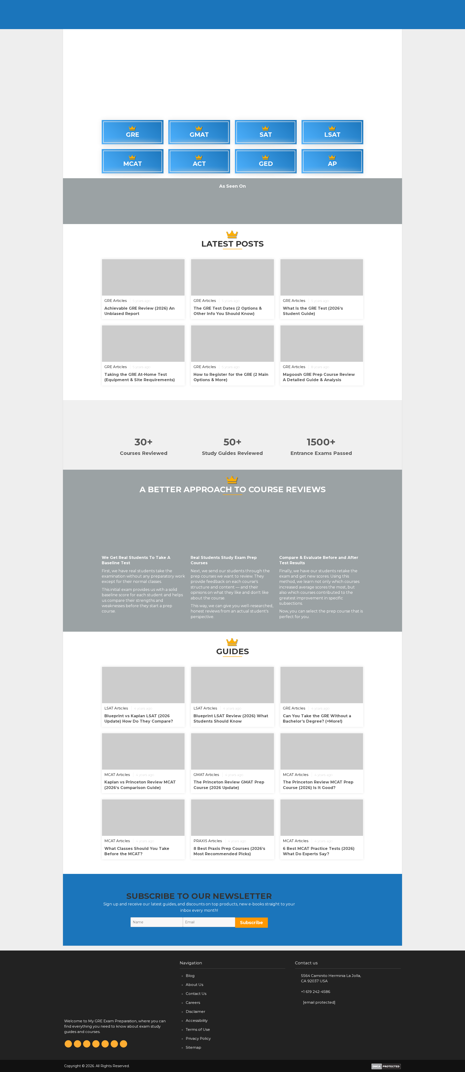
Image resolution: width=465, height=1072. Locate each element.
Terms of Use (198, 1029)
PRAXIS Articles (208, 840)
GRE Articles (115, 300)
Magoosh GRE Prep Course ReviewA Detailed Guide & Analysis (319, 377)
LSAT (363, 4)
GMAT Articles (206, 774)
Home (247, 4)
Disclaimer (195, 1011)
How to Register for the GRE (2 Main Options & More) (231, 377)
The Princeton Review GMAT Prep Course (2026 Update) (229, 785)
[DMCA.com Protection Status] (386, 1066)
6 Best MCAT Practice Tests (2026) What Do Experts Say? (319, 851)
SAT (344, 4)
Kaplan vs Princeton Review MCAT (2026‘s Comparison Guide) (140, 785)
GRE (264, 4)
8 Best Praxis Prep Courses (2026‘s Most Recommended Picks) (229, 851)
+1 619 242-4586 (315, 991)
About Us (194, 984)
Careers (193, 1002)
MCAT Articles (117, 774)
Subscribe (251, 922)
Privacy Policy (198, 1038)
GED (382, 4)
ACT (304, 4)
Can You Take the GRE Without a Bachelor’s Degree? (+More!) (317, 719)
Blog (190, 975)
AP (332, 163)
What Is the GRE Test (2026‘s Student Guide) (313, 311)
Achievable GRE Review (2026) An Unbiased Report (139, 311)
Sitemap (193, 1047)
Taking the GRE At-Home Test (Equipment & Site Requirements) (139, 377)
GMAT (283, 4)
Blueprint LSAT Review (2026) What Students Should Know (231, 719)
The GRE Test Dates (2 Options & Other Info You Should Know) (228, 311)
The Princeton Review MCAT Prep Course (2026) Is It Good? (318, 785)
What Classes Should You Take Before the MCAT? (136, 851)
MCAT (323, 4)
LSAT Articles (116, 708)
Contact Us (196, 993)
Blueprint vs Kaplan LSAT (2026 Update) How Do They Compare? (138, 719)
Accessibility (197, 1020)
